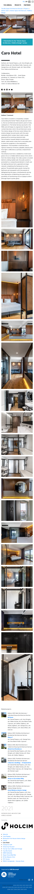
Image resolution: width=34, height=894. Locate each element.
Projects (18, 5)
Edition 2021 (5, 11)
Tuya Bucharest (7, 851)
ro (24, 2)
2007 (12, 889)
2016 (9, 887)
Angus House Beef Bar (9, 855)
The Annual (7, 5)
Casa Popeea (6, 836)
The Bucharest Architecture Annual (11, 9)
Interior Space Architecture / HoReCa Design (16, 12)
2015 (12, 887)
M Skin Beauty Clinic (9, 857)
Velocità (5, 834)
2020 (27, 885)
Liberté (5, 841)
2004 (22, 889)
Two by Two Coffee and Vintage (12, 849)
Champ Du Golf (7, 845)
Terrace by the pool (8, 847)
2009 (30, 887)
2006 (15, 889)
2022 (21, 885)
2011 (24, 887)
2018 (3, 887)
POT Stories (6, 859)
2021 (24, 885)
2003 (25, 889)
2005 (18, 889)
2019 (30, 885)
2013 (18, 887)
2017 (6, 887)
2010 (27, 887)
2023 (17, 885)
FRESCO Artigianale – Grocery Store (13, 861)
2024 (14, 885)
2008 (8, 889)
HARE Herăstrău (7, 853)
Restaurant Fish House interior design (14, 838)
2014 (15, 887)
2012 (21, 887)
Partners (27, 5)
